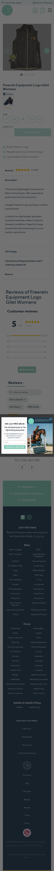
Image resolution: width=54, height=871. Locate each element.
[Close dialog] (51, 419)
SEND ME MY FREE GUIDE (14, 447)
